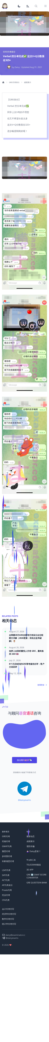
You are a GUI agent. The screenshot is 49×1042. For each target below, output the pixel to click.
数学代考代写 (8, 919)
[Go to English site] (27, 6)
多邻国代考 (7, 856)
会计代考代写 (8, 909)
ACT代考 (6, 880)
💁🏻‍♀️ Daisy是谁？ (34, 851)
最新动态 (31, 836)
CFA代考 (6, 900)
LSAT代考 (6, 870)
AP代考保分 (7, 885)
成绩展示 (27, 82)
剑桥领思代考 (8, 861)
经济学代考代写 (9, 914)
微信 (23, 760)
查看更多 (40, 685)
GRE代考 (6, 836)
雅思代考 (6, 851)
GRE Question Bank (37, 882)
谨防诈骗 (31, 846)
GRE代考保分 (14, 82)
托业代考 (6, 895)
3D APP (30, 869)
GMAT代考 (7, 846)
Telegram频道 (34, 864)
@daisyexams (24, 800)
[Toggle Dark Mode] (20, 6)
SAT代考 (5, 875)
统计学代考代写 (9, 924)
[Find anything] (36, 6)
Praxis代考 (7, 890)
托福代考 (6, 841)
